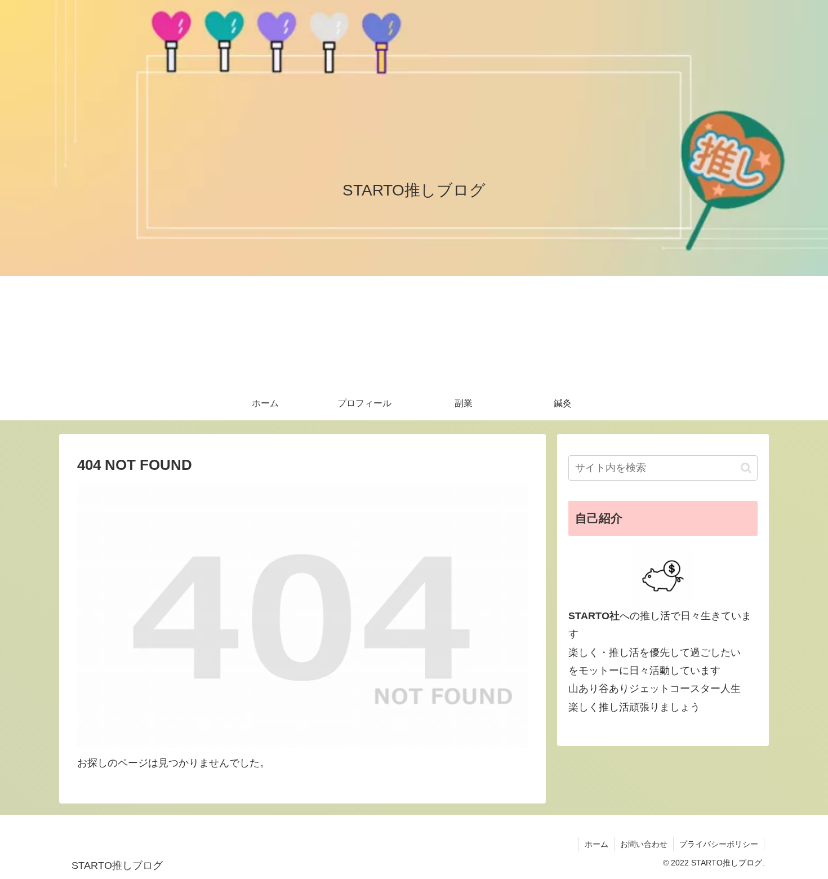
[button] (746, 467)
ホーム (596, 844)
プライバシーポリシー (718, 844)
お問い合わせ (643, 844)
